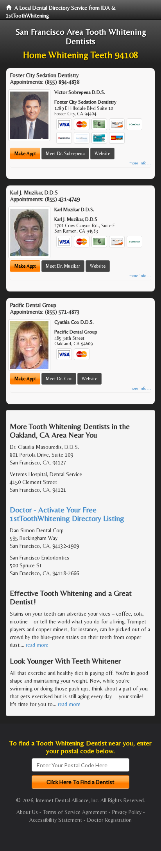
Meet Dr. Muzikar (63, 266)
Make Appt (25, 153)
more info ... (140, 163)
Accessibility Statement (55, 820)
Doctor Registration (109, 820)
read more (37, 645)
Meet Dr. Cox (59, 378)
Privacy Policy (126, 812)
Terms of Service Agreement (75, 812)
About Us (27, 812)
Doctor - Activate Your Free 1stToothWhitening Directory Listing (67, 514)
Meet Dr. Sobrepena (65, 153)
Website (102, 153)
